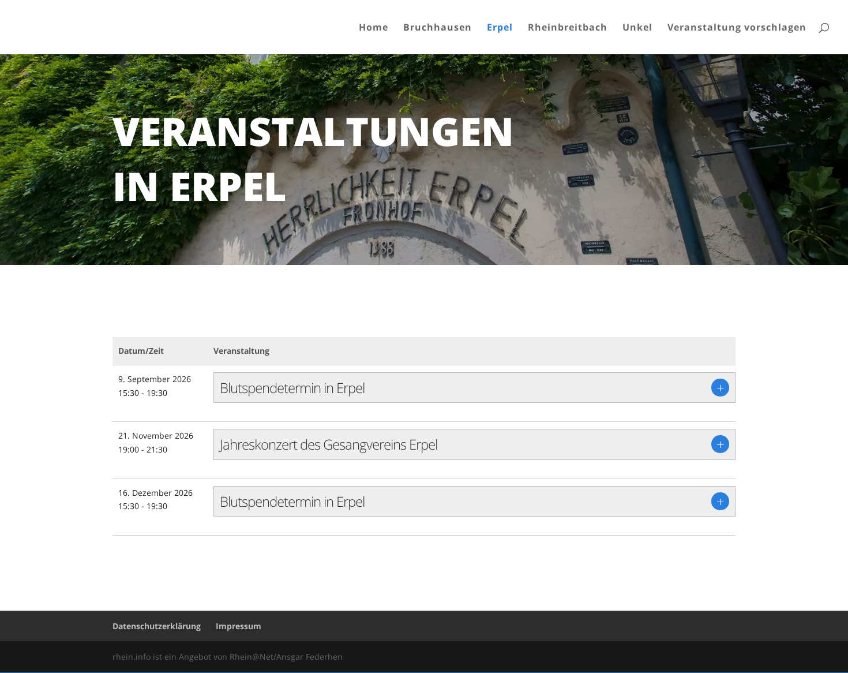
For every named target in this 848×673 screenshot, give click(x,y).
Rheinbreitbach (567, 28)
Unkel (637, 28)
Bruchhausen (437, 28)
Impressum (238, 625)
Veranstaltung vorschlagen (736, 28)
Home (373, 28)
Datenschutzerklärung (156, 625)
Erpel (500, 28)
